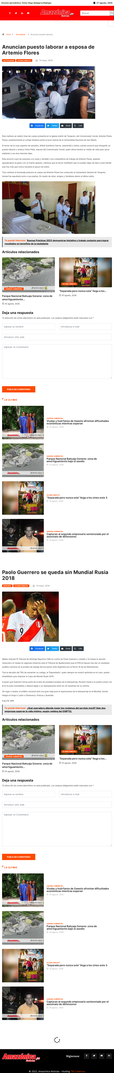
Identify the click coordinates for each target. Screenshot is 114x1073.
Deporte (7, 586)
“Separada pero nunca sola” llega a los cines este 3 (77, 497)
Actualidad (20, 34)
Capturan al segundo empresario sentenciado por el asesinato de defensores (78, 535)
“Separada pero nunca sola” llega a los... (26, 291)
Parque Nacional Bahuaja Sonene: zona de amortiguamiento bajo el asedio (72, 460)
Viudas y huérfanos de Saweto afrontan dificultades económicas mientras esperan (78, 422)
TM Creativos (78, 1071)
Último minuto (24, 61)
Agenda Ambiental (71, 289)
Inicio (8, 34)
